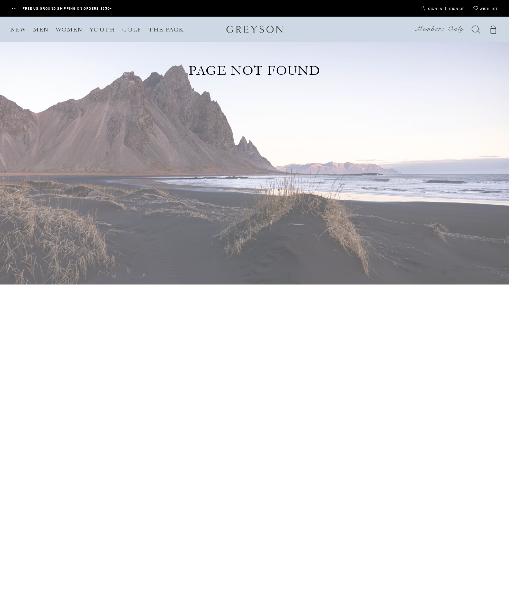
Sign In (435, 8)
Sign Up (457, 8)
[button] (476, 29)
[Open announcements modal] (14, 8)
